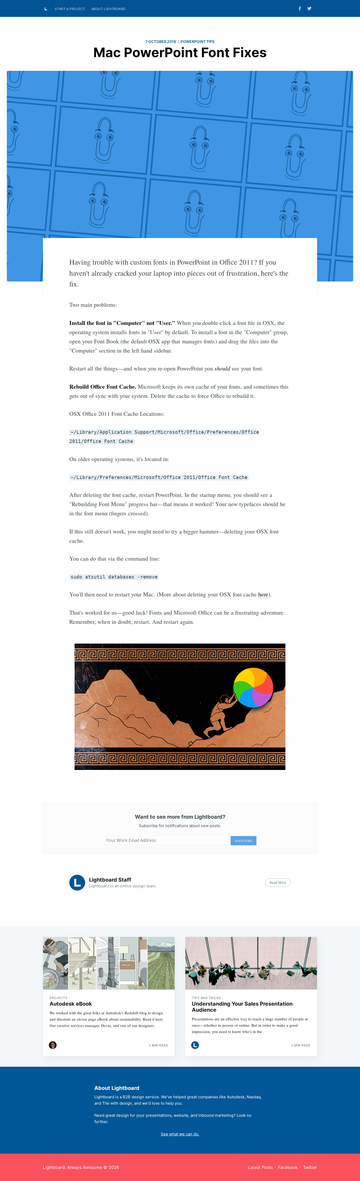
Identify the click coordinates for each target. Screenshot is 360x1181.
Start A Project (70, 9)
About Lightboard (108, 9)
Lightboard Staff (110, 880)
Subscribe (243, 841)
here (263, 594)
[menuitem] (70, 9)
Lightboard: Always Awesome (72, 1167)
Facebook (288, 1167)
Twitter (310, 1167)
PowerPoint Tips (198, 41)
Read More (278, 882)
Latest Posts (260, 1167)
